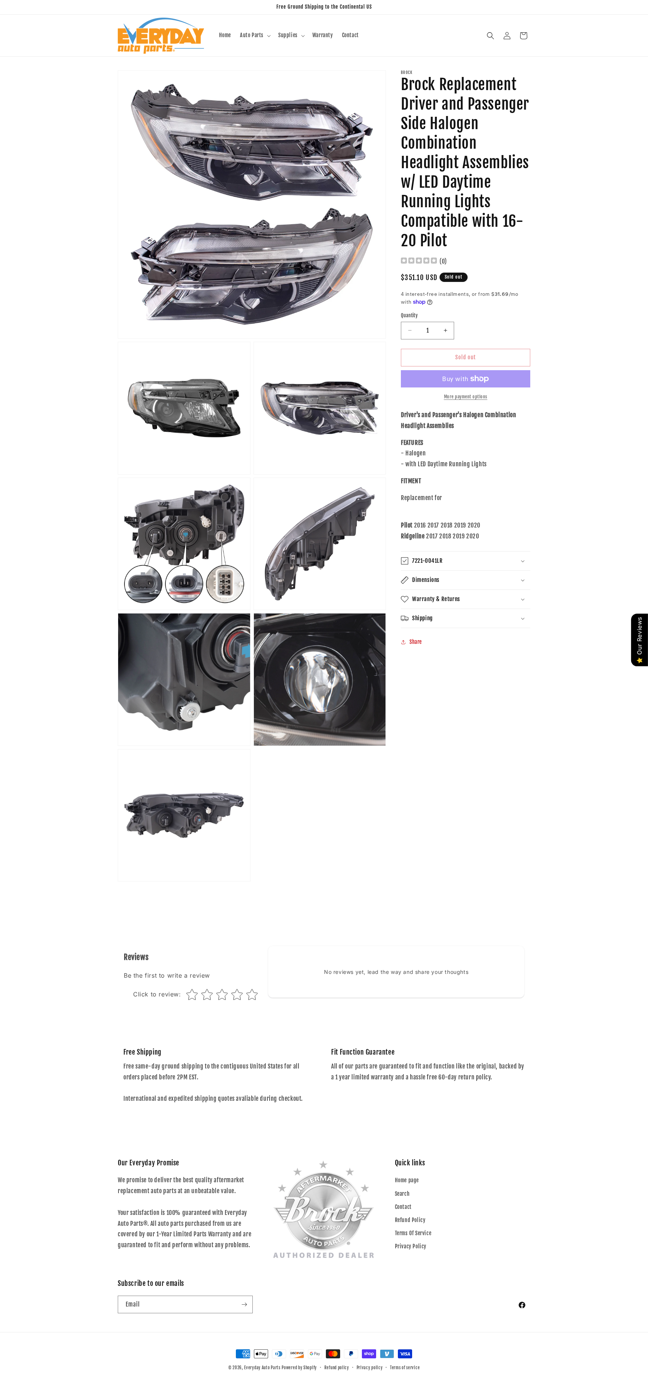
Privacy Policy (410, 1246)
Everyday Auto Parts (262, 1367)
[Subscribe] (244, 1304)
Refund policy (336, 1367)
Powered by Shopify (299, 1367)
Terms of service (405, 1367)
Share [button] (416, 642)
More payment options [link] (466, 396)
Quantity (409, 315)
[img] (419, 261)
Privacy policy (370, 1367)
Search (402, 1194)
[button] (255, 35)
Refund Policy (410, 1220)
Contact (403, 1207)
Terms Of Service (413, 1233)
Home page (407, 1180)
